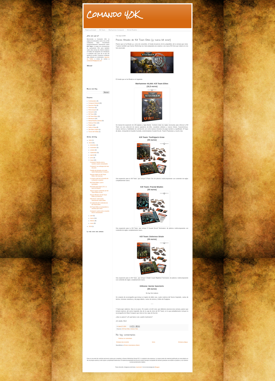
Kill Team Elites (126, 329)
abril (91, 215)
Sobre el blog (92, 127)
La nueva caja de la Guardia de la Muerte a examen (99, 179)
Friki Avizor (91, 107)
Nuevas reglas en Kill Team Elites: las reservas (98, 175)
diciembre (93, 145)
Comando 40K (113, 14)
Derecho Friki (92, 105)
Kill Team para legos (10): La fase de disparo (98, 187)
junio (91, 157)
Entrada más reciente (122, 342)
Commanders (92, 101)
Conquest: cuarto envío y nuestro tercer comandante (99, 211)
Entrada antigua (183, 342)
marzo (92, 218)
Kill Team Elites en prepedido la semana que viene (99, 207)
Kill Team (102, 30)
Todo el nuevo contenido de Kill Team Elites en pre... (99, 191)
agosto (92, 155)
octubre (92, 150)
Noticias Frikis (134, 329)
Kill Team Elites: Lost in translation (96, 183)
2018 (90, 226)
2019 (90, 143)
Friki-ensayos (92, 110)
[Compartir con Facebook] (137, 326)
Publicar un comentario (125, 338)
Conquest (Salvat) (93, 103)
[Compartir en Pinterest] (139, 326)
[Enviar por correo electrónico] (131, 326)
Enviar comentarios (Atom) (132, 345)
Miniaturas (91, 118)
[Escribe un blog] (133, 326)
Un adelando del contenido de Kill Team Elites (99, 203)
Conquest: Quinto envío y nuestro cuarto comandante (99, 163)
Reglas (90, 125)
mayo (92, 160)
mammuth (139, 367)
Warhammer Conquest (116, 30)
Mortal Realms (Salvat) (95, 120)
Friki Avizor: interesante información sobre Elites (98, 199)
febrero (92, 221)
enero (92, 223)
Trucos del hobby (93, 131)
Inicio (153, 342)
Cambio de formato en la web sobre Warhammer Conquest (99, 171)
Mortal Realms (132, 30)
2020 (90, 140)
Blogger (157, 367)
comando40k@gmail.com (94, 60)
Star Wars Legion (93, 129)
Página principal (90, 30)
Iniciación (91, 112)
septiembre (93, 152)
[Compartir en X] (135, 326)
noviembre (93, 147)
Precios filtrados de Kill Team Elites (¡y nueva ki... (98, 195)
